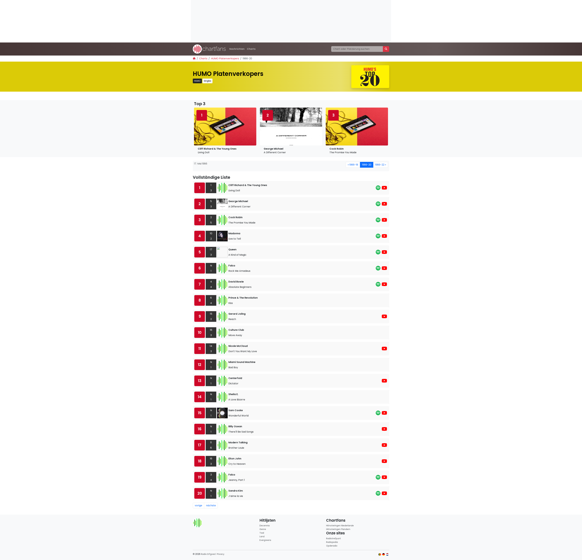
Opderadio (331, 545)
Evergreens (265, 540)
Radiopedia (332, 542)
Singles (207, 80)
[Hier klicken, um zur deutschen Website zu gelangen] (383, 554)
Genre (262, 529)
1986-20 (366, 164)
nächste (211, 505)
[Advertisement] (282, 21)
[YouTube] (384, 188)
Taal (261, 532)
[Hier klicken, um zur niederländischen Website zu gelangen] (387, 554)
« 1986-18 (353, 164)
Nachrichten (236, 49)
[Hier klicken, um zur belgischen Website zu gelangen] (380, 554)
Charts (251, 49)
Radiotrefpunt (333, 538)
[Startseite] (194, 58)
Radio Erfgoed (208, 554)
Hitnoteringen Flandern (338, 529)
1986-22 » (380, 164)
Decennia (264, 525)
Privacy (220, 554)
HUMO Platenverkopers (225, 58)
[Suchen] (386, 49)
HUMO (197, 80)
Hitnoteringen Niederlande (340, 525)
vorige (198, 505)
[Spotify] (378, 188)
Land (261, 536)
